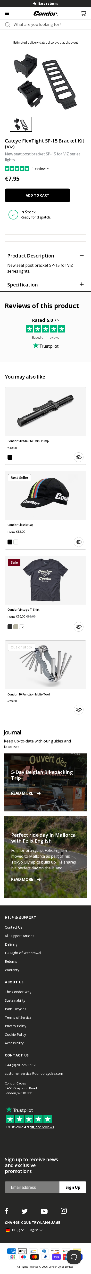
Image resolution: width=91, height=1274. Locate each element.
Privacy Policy (15, 1026)
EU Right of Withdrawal (23, 953)
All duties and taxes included (54, 3)
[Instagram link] (64, 1212)
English (33, 1230)
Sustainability (15, 1000)
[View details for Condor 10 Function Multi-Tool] (45, 679)
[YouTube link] (45, 1212)
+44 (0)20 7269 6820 (21, 1065)
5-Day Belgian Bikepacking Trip (42, 775)
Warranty (12, 970)
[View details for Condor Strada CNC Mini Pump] (45, 426)
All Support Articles (19, 935)
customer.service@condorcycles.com (34, 1073)
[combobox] (50, 24)
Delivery (11, 944)
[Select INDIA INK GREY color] (10, 626)
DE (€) (16, 1230)
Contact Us (13, 927)
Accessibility (14, 1043)
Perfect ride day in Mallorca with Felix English (43, 838)
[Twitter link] (25, 1212)
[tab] (21, 124)
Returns (11, 961)
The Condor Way (18, 991)
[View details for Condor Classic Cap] (45, 510)
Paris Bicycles (15, 1009)
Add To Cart (37, 195)
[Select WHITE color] (15, 542)
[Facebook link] (7, 1212)
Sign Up (73, 1187)
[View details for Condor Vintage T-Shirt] (45, 595)
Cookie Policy (15, 1034)
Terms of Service (18, 1017)
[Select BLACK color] (10, 457)
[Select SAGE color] (15, 626)
